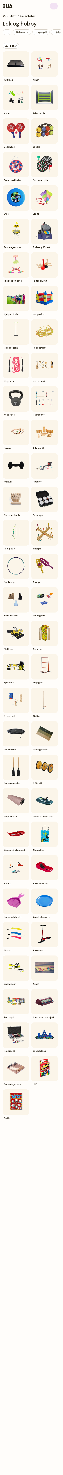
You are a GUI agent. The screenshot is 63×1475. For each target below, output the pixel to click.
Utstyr (13, 15)
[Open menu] (54, 6)
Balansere (22, 32)
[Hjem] (4, 16)
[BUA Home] (8, 6)
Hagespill (41, 32)
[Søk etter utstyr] (7, 32)
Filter (13, 45)
